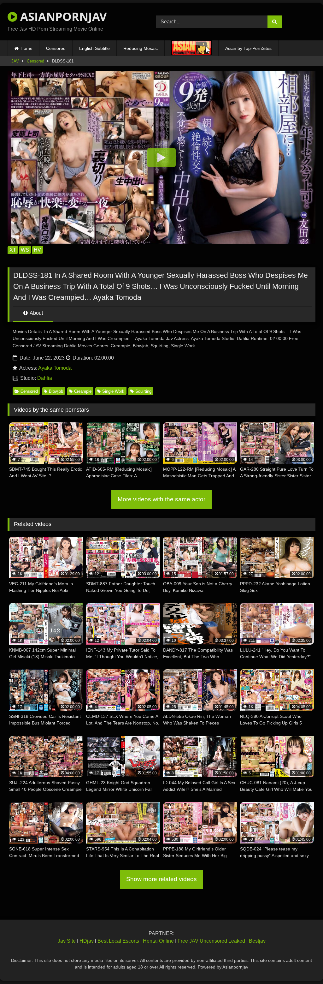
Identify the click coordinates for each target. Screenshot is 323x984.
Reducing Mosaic (140, 48)
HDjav (86, 941)
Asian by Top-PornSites (248, 48)
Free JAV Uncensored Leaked (211, 941)
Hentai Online (158, 941)
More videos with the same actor (161, 499)
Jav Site (67, 941)
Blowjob (56, 391)
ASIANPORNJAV (62, 16)
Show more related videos (161, 879)
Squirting (143, 391)
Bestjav (257, 941)
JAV (15, 61)
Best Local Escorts (118, 941)
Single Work (113, 391)
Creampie (82, 391)
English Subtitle (94, 48)
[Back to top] (303, 965)
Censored (56, 48)
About (36, 313)
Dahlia (44, 378)
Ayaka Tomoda (55, 368)
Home (26, 48)
